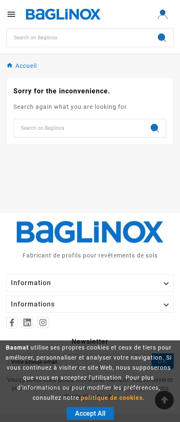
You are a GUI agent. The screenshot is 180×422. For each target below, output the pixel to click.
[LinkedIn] (27, 322)
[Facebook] (12, 322)
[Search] (162, 37)
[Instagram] (43, 322)
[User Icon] (162, 14)
